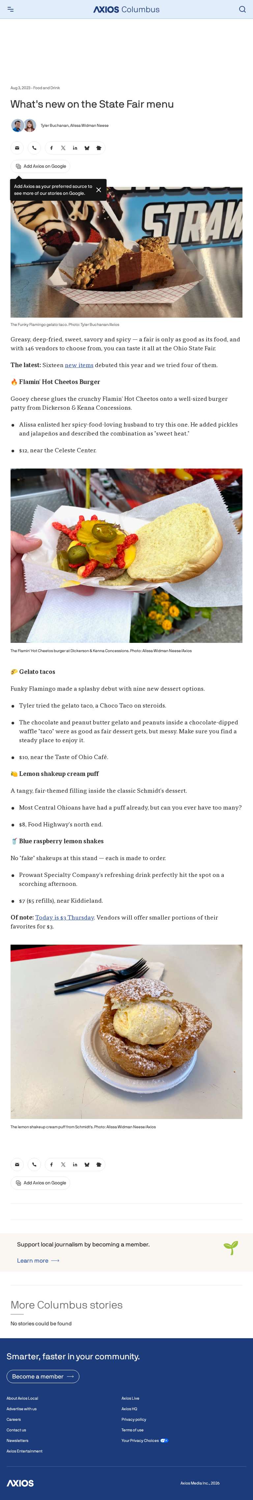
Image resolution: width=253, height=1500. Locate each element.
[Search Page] (242, 9)
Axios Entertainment (24, 1451)
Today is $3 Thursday (64, 918)
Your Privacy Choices (140, 1441)
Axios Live (130, 1398)
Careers (14, 1419)
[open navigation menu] (10, 9)
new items (79, 365)
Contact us (16, 1430)
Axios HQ (129, 1409)
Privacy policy (134, 1419)
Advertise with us (22, 1409)
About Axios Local (22, 1398)
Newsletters (17, 1441)
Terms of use (133, 1430)
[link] (17, 148)
